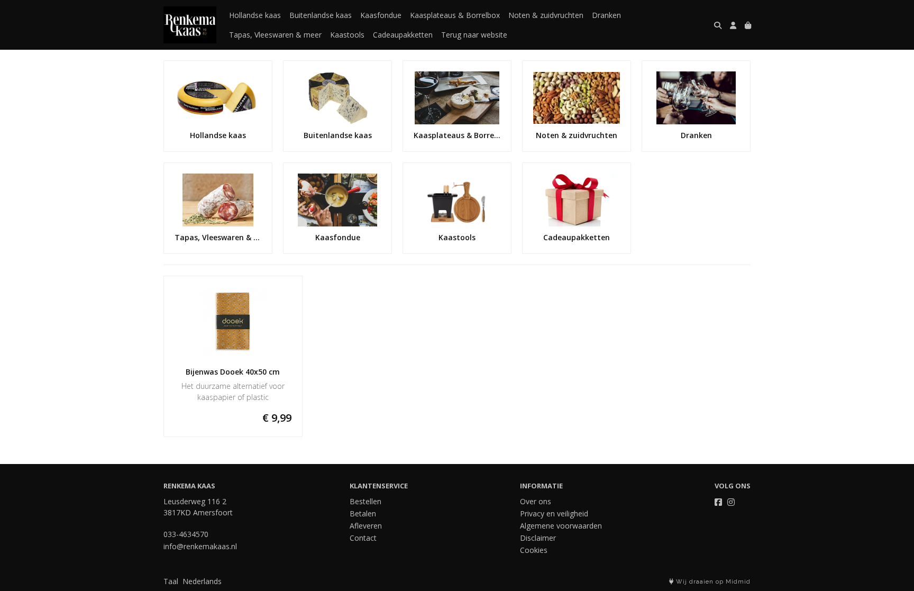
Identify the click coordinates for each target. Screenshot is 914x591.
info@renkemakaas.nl (200, 546)
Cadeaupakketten (403, 35)
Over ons (535, 501)
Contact (363, 538)
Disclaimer (538, 538)
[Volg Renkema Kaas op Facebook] (718, 502)
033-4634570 (185, 534)
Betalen (363, 513)
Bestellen (365, 501)
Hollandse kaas (255, 15)
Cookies (533, 550)
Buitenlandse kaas (320, 15)
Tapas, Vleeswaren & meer (275, 35)
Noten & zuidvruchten (545, 15)
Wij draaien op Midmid (712, 581)
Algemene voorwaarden (561, 526)
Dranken (606, 15)
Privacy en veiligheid (554, 513)
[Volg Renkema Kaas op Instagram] (731, 502)
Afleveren (366, 526)
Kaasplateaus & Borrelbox (455, 15)
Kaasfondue (380, 15)
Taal (170, 581)
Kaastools (347, 35)
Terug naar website (474, 35)
